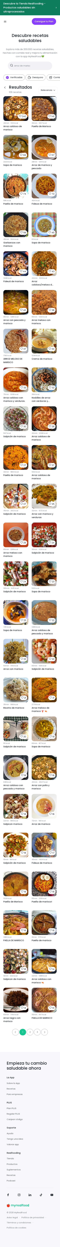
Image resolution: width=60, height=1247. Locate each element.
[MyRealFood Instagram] (19, 1195)
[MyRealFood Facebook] (8, 1195)
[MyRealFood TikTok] (41, 1195)
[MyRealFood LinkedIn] (30, 1195)
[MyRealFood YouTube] (52, 1195)
